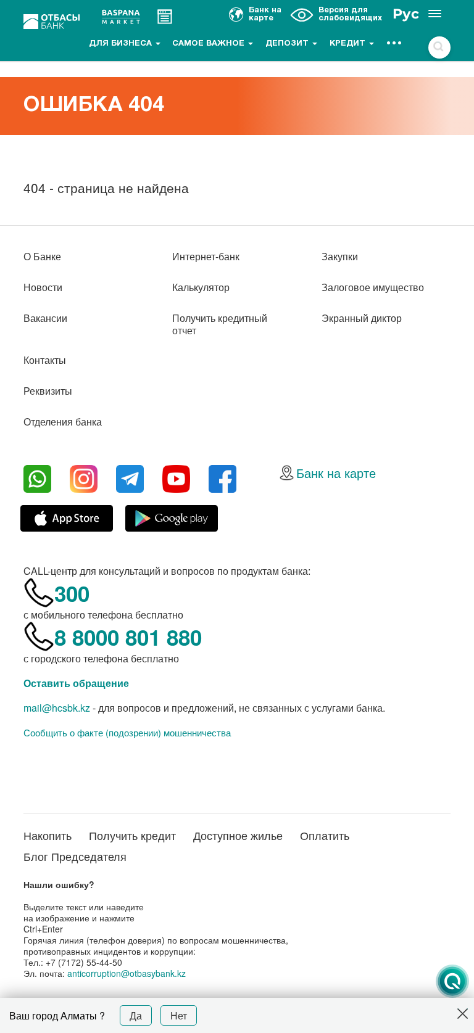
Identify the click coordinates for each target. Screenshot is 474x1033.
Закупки (340, 256)
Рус (406, 14)
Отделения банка (62, 421)
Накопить (47, 835)
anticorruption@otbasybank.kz (126, 973)
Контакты (44, 360)
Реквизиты (47, 391)
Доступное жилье (238, 835)
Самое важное (209, 43)
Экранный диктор (362, 318)
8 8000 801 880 (128, 637)
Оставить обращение (76, 683)
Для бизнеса (121, 43)
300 (71, 593)
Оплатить (324, 835)
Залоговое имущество (373, 287)
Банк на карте (336, 473)
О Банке (42, 256)
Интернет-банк (205, 256)
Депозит (288, 43)
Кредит (349, 43)
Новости (42, 287)
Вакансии (45, 318)
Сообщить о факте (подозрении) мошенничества (127, 732)
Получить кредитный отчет (219, 324)
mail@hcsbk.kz (56, 708)
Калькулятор (201, 287)
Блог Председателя (75, 856)
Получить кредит (132, 835)
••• (394, 43)
